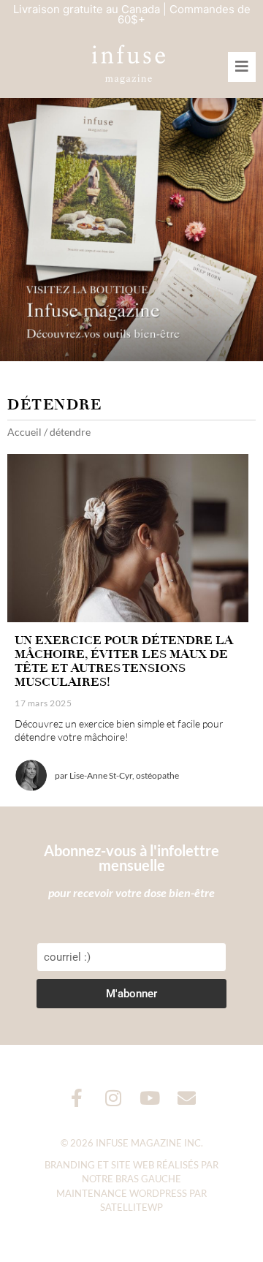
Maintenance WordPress (121, 1193)
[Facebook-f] (77, 1098)
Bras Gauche (148, 1178)
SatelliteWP (131, 1207)
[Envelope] (187, 1098)
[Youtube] (150, 1098)
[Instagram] (113, 1098)
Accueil (24, 432)
